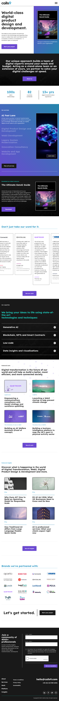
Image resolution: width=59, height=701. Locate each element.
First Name (29, 634)
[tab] (17, 119)
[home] (6, 3)
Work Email (29, 641)
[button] (56, 3)
